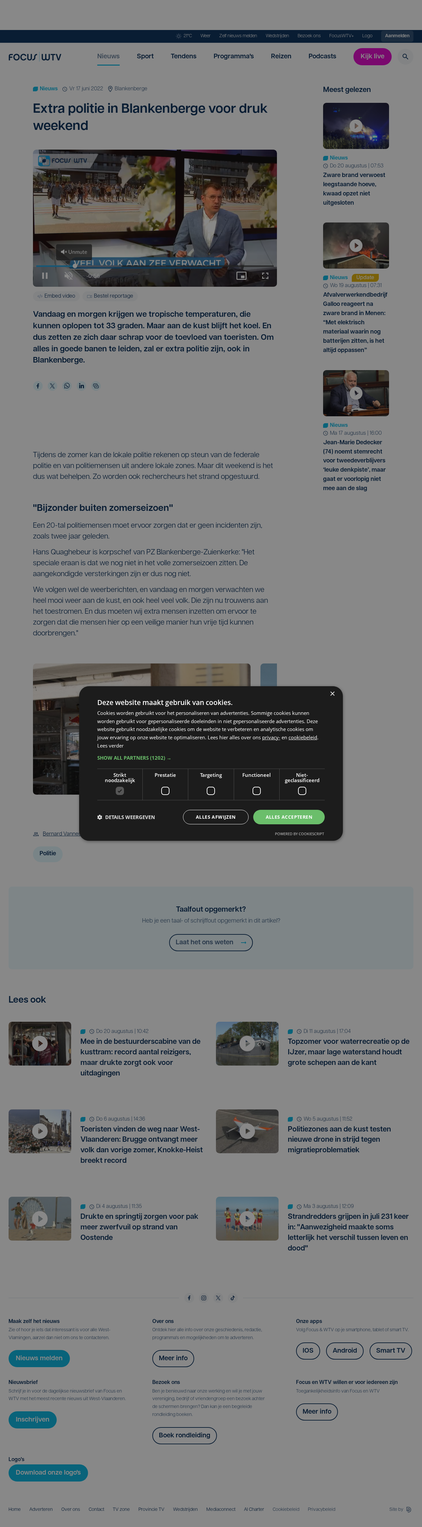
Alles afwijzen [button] (216, 817)
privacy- (271, 737)
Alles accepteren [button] (289, 817)
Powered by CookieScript (299, 833)
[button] (211, 758)
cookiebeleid (302, 737)
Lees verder (110, 745)
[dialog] (211, 763)
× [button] (332, 693)
